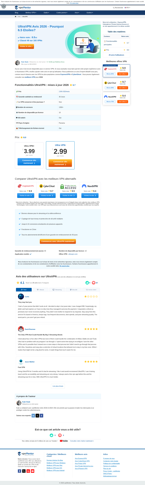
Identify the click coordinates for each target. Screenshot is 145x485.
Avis (76, 12)
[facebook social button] (19, 471)
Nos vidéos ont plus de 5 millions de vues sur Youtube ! (40, 441)
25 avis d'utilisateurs (116, 55)
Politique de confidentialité (111, 463)
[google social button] (28, 471)
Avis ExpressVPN (81, 458)
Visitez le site (25, 46)
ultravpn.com (72, 254)
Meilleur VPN (30, 12)
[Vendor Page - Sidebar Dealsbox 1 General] (116, 71)
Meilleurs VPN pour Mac (54, 465)
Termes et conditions (110, 466)
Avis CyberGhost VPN (82, 461)
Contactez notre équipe (110, 461)
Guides (89, 12)
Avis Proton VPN (80, 463)
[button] (3, 6)
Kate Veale (24, 62)
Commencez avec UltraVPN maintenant (57, 241)
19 (96, 283)
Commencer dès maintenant (60, 163)
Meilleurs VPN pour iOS (54, 468)
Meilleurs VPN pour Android (55, 470)
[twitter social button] (24, 471)
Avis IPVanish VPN (81, 468)
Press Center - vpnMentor (111, 471)
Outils (46, 12)
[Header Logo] (23, 8)
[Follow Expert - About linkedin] (33, 415)
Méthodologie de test (110, 476)
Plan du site (107, 468)
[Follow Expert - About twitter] (37, 415)
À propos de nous (109, 458)
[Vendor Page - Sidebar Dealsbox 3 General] (116, 98)
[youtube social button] (32, 471)
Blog (16, 12)
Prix (107, 50)
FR (127, 8)
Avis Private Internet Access (84, 466)
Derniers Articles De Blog (55, 460)
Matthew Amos (59, 62)
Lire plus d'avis (58, 386)
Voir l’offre (122, 74)
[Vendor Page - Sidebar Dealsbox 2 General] (116, 84)
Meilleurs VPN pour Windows (56, 463)
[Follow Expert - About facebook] (41, 415)
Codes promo (61, 12)
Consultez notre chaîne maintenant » (82, 441)
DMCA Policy (107, 473)
